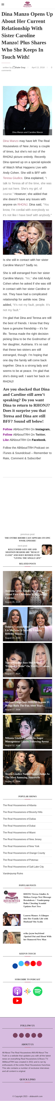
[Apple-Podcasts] (17, 988)
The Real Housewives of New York (21, 846)
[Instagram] (27, 1035)
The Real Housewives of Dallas (19, 819)
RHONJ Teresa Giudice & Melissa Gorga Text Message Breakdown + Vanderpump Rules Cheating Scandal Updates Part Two (37, 900)
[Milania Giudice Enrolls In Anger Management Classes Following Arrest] (27, 732)
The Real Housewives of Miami (19, 832)
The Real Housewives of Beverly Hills (22, 812)
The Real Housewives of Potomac (20, 860)
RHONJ (22, 204)
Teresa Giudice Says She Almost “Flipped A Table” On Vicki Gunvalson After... (27, 666)
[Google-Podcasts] (27, 988)
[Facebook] (15, 1035)
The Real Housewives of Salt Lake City (23, 866)
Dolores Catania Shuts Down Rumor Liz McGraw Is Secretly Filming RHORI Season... (26, 630)
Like (6, 439)
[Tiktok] (33, 1035)
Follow (7, 429)
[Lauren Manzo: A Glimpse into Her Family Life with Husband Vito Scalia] (12, 920)
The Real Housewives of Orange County (24, 853)
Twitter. (40, 434)
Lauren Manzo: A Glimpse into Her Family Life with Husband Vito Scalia (36, 918)
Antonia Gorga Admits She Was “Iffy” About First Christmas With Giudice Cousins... (27, 594)
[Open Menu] (2, 4)
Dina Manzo (10, 141)
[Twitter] (21, 1035)
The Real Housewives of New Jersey (22, 839)
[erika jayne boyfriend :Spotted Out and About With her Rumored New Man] (12, 938)
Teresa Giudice (12, 178)
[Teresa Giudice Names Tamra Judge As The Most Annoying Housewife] (27, 767)
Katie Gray (21, 67)
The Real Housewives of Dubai (19, 826)
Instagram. (42, 429)
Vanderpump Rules (13, 873)
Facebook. (39, 439)
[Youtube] (17, 998)
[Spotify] (37, 988)
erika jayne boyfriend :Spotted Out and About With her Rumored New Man (37, 936)
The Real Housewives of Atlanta (19, 805)
